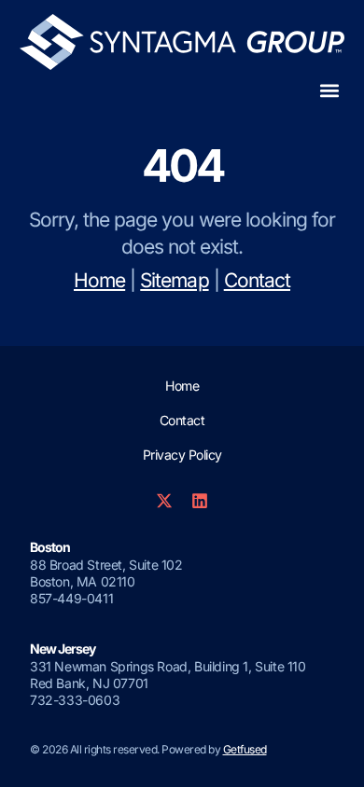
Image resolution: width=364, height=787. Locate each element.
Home (99, 280)
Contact (257, 280)
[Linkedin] (199, 500)
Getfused (245, 749)
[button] (329, 91)
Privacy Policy (182, 455)
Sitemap (174, 280)
